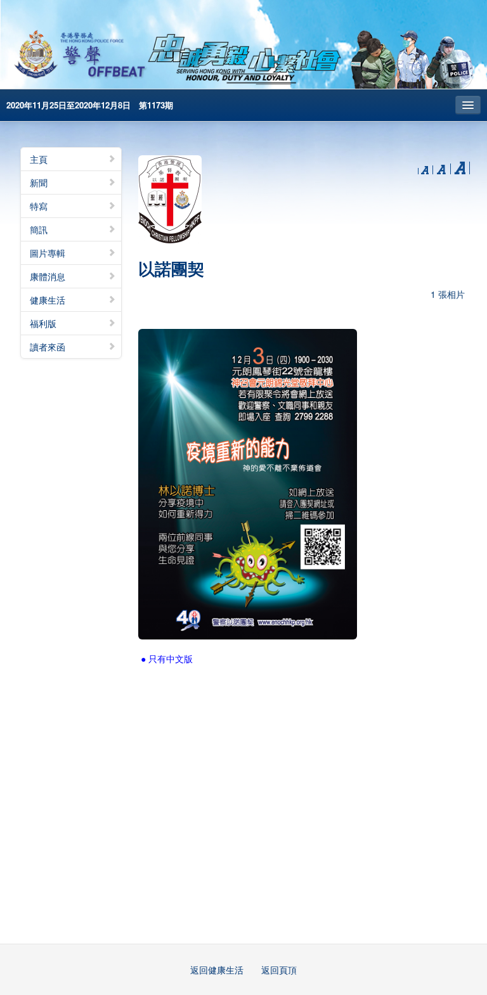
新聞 (39, 182)
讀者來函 (47, 346)
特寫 (39, 206)
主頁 (39, 159)
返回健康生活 (217, 969)
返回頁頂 (279, 969)
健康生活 (47, 299)
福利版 (43, 323)
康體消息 (47, 276)
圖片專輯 (47, 253)
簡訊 (39, 229)
